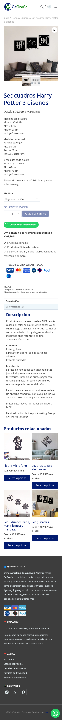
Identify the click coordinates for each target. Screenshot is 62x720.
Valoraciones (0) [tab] (15, 306)
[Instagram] (7, 692)
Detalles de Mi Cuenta (15, 668)
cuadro (16, 292)
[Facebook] (23, 692)
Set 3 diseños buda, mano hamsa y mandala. (17, 525)
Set (32, 289)
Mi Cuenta (9, 659)
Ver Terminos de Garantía (16, 206)
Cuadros (18, 289)
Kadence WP (50, 712)
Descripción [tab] (12, 301)
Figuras (26, 289)
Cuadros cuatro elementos (42, 467)
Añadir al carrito (35, 213)
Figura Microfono (15, 465)
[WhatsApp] (15, 692)
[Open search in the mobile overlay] (41, 6)
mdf (39, 292)
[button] (54, 30)
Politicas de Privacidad (15, 672)
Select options (17, 478)
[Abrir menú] (55, 6)
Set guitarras (40, 522)
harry (34, 292)
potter (45, 292)
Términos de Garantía (15, 677)
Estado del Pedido (13, 663)
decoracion (25, 292)
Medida (8, 193)
